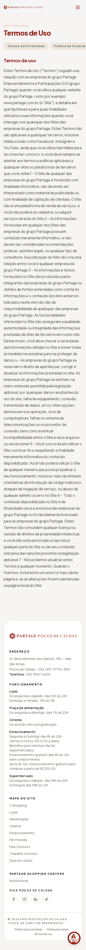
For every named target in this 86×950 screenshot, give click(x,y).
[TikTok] (46, 899)
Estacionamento (22, 833)
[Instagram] (24, 899)
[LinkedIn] (35, 899)
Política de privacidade (28, 929)
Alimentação (18, 819)
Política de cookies (58, 929)
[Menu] (77, 7)
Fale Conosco (19, 846)
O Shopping (18, 805)
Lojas (13, 812)
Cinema (15, 826)
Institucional (18, 881)
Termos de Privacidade (26, 46)
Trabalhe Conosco (23, 853)
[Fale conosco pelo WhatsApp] (74, 938)
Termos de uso (43, 934)
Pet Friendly (18, 840)
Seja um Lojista (20, 860)
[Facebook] (13, 899)
